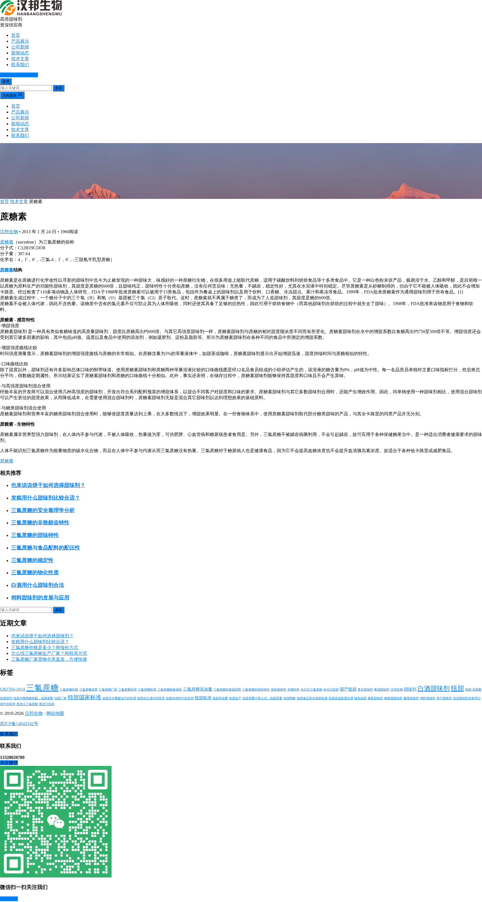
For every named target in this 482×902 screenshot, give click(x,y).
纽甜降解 (289, 698)
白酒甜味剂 (434, 688)
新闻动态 (20, 52)
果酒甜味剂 (381, 689)
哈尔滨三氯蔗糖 (311, 689)
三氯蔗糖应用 (127, 689)
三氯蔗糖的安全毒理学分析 (43, 510)
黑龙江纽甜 (46, 704)
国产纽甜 (348, 689)
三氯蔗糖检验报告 (169, 689)
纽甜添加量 (220, 698)
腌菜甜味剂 (375, 698)
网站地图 (55, 713)
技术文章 (20, 58)
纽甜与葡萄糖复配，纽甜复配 (33, 698)
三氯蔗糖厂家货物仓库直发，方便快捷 (49, 659)
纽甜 (457, 688)
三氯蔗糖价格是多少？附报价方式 (44, 647)
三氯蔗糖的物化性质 (35, 572)
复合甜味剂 (365, 689)
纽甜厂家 (60, 698)
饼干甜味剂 (444, 698)
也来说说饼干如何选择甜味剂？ (48, 485)
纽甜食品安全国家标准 (312, 698)
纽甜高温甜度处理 (341, 698)
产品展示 (20, 41)
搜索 (58, 88)
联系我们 (20, 64)
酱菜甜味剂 (411, 698)
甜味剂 (410, 689)
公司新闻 (20, 47)
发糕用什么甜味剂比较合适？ (45, 498)
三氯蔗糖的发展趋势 (227, 689)
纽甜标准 (203, 698)
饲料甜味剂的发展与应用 (40, 597)
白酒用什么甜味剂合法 (37, 585)
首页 (15, 35)
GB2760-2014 (12, 689)
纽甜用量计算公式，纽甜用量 (262, 698)
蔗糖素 (6, 242)
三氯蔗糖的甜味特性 (35, 535)
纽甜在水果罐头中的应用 (119, 698)
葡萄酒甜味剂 (393, 698)
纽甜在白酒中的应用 (151, 698)
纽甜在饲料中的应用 (180, 698)
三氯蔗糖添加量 (197, 689)
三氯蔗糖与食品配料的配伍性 (45, 548)
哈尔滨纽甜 (331, 689)
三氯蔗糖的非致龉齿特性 (40, 522)
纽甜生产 (235, 698)
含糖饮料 (293, 689)
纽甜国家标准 (84, 697)
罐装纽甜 (360, 698)
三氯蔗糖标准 (147, 689)
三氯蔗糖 (42, 687)
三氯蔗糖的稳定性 (32, 560)
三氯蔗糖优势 (88, 689)
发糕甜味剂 (278, 689)
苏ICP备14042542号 (19, 723)
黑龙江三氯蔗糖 (27, 704)
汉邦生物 (9, 231)
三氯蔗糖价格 (69, 689)
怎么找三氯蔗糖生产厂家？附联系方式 (49, 653)
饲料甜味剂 (427, 698)
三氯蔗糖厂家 (108, 689)
